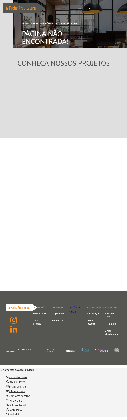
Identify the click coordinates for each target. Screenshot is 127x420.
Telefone (112, 324)
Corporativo (58, 313)
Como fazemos (37, 322)
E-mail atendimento (111, 332)
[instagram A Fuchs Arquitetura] (14, 320)
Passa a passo (39, 313)
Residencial (58, 321)
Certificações (93, 313)
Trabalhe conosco (109, 315)
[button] (79, 9)
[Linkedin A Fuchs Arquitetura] (14, 330)
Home (25, 23)
